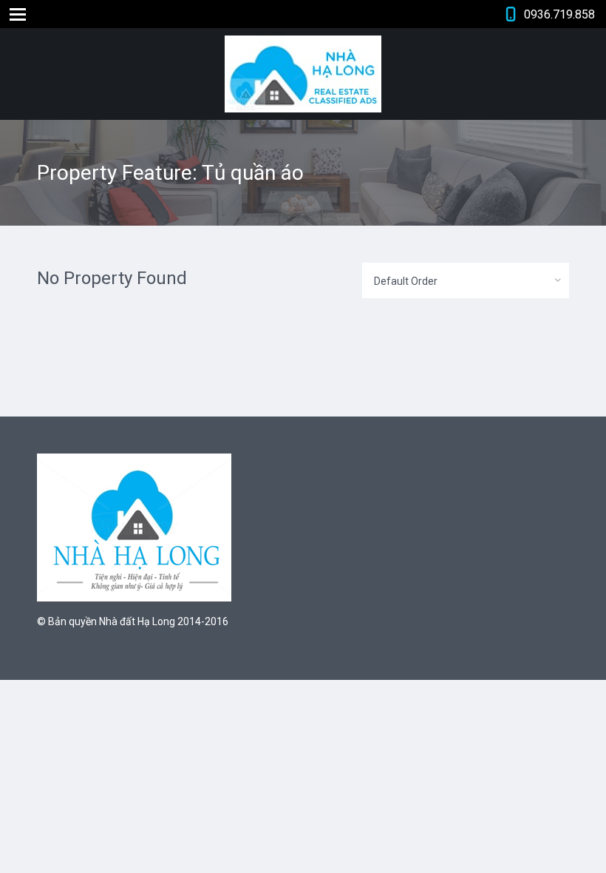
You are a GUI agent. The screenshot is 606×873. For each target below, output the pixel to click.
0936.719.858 (559, 14)
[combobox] (465, 280)
